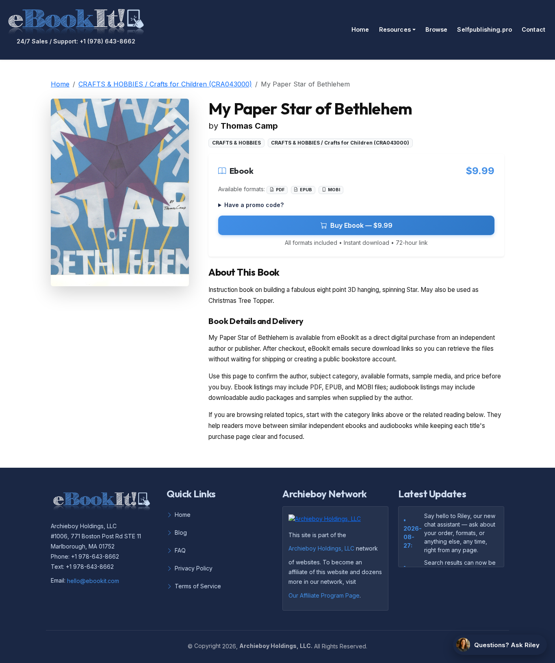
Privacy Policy (193, 568)
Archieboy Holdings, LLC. (275, 645)
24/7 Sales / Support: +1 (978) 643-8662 (76, 41)
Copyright (207, 645)
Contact (533, 29)
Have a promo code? (254, 204)
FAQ (180, 550)
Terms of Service (198, 586)
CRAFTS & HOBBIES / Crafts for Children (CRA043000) (165, 84)
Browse (436, 29)
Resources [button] (395, 29)
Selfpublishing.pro (484, 29)
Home (360, 29)
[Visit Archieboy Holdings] (327, 521)
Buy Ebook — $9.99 (361, 225)
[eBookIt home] (76, 20)
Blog (181, 532)
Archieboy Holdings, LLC (321, 548)
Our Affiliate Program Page (324, 595)
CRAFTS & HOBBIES (236, 143)
